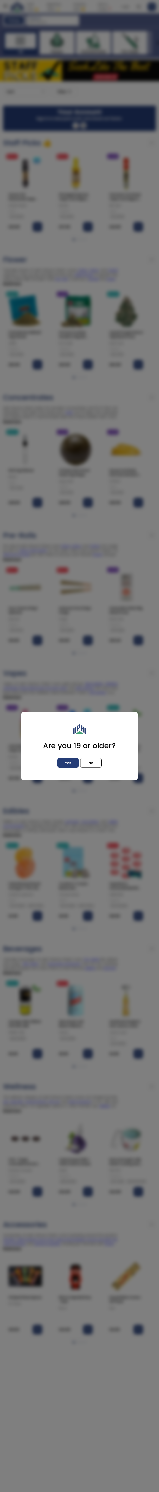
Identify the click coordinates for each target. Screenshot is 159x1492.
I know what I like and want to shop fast (113, 1433)
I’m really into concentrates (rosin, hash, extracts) (113, 1468)
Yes (68, 762)
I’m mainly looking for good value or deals (113, 1441)
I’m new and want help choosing (113, 1450)
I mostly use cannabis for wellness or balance (113, 1458)
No (91, 762)
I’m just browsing (113, 1477)
